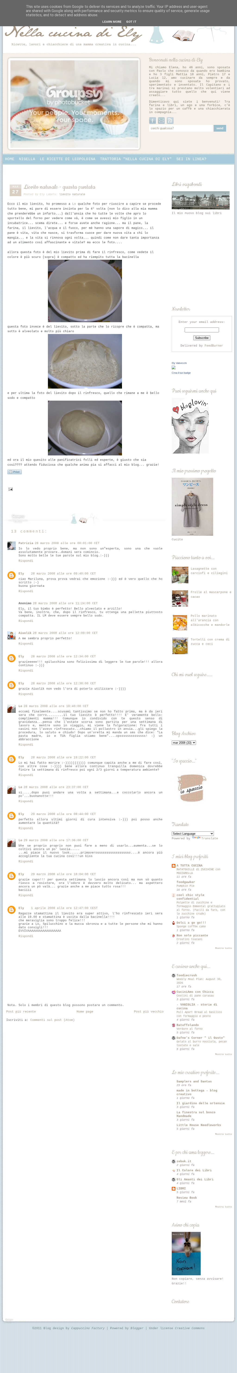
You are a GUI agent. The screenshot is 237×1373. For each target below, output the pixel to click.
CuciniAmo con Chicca (195, 992)
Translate (209, 838)
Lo (74, 204)
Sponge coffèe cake (191, 926)
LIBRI (181, 1188)
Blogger (138, 1328)
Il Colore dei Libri (194, 1170)
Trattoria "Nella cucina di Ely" (136, 159)
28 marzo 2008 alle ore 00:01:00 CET (67, 543)
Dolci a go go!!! (191, 923)
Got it (131, 21)
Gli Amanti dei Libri (195, 1179)
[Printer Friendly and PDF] (14, 473)
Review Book (187, 1198)
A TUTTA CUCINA (190, 865)
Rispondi (26, 561)
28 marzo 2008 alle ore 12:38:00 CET (63, 683)
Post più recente (21, 1011)
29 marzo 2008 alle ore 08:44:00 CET (63, 814)
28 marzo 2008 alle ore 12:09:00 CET (65, 633)
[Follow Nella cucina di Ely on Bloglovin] (190, 452)
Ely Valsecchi (179, 363)
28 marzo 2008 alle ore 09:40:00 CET (63, 573)
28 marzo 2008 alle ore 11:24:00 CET (65, 603)
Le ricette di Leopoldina (67, 159)
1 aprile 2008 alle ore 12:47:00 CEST (64, 908)
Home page (85, 1011)
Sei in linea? (191, 159)
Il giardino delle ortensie (201, 1103)
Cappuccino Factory (88, 1328)
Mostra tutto (223, 948)
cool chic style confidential (190, 897)
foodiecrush (187, 975)
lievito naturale (72, 194)
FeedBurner (214, 345)
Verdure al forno (190, 1029)
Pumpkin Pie (185, 886)
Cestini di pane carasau (195, 995)
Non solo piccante (192, 935)
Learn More (112, 21)
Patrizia (26, 543)
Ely (21, 573)
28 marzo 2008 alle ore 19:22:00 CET (63, 757)
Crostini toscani (190, 939)
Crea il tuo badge (181, 372)
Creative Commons (190, 1328)
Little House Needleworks (199, 1125)
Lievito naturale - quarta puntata (59, 187)
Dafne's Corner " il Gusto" (201, 1038)
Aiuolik (25, 633)
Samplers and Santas (194, 1081)
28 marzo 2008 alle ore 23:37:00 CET (56, 787)
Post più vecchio (149, 1011)
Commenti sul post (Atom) (52, 1020)
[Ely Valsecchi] (173, 368)
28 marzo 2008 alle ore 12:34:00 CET (63, 656)
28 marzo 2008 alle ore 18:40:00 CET (56, 706)
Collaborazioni (21, 168)
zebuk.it (184, 1161)
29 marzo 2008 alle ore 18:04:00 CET (63, 874)
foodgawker (186, 882)
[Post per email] (10, 489)
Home (9, 159)
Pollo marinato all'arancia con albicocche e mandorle (210, 620)
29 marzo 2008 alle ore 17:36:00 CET (56, 840)
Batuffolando (188, 1025)
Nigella (27, 159)
